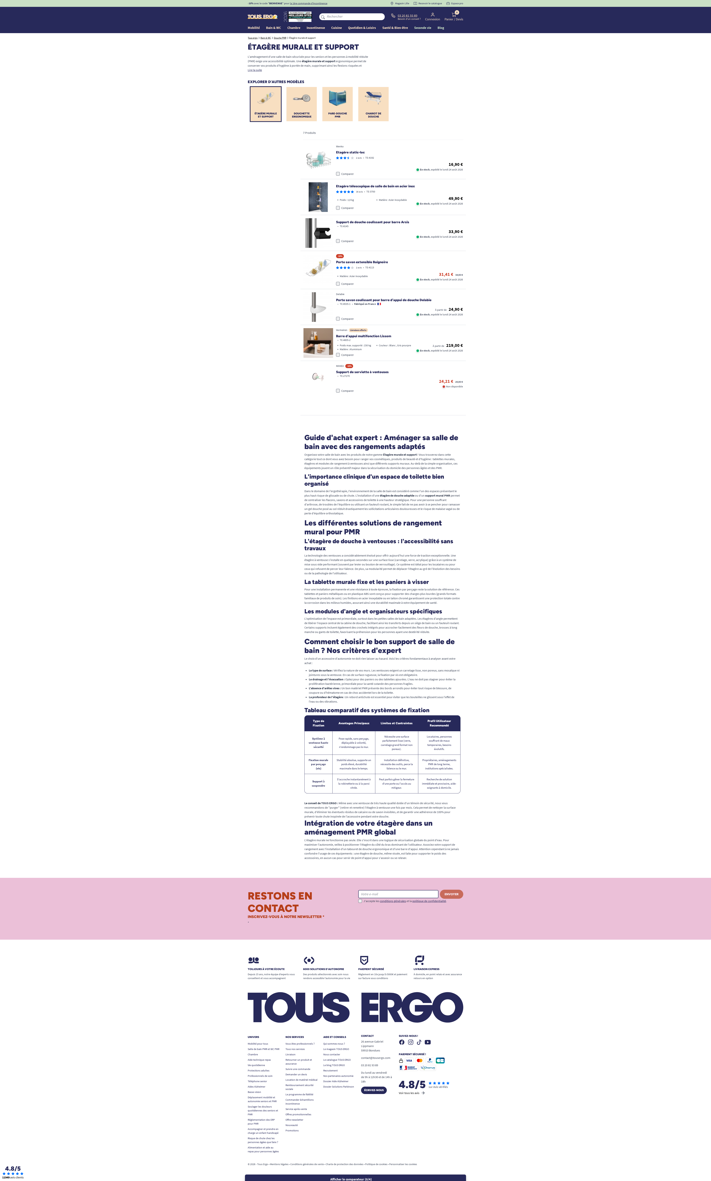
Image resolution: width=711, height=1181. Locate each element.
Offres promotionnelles (298, 1114)
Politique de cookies (376, 1164)
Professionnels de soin (260, 1076)
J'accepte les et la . (405, 901)
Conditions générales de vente (307, 1164)
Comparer (347, 174)
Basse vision (254, 1092)
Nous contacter (331, 1054)
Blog (441, 28)
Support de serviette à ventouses (362, 372)
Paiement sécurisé (371, 969)
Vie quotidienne (256, 1065)
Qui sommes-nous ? (334, 1043)
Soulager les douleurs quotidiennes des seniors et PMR (263, 1110)
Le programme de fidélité (299, 1094)
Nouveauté (292, 1125)
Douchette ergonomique (301, 115)
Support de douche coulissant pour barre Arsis (372, 222)
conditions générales (393, 901)
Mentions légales (279, 1164)
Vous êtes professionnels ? (300, 1043)
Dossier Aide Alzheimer (335, 1081)
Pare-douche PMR (337, 115)
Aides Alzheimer (256, 1086)
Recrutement (330, 1070)
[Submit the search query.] (323, 17)
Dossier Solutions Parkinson (338, 1086)
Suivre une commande (298, 1069)
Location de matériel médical (302, 1079)
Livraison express (426, 969)
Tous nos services (295, 1049)
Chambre (253, 1054)
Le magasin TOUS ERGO (336, 1049)
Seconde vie (422, 28)
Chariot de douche (373, 115)
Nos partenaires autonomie (338, 1076)
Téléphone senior (257, 1081)
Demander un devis (296, 1074)
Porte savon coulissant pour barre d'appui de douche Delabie (383, 300)
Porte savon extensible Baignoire (362, 262)
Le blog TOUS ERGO (334, 1065)
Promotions (292, 1130)
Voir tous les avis (409, 1093)
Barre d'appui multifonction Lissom (363, 336)
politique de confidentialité (429, 901)
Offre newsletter (294, 1119)
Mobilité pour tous (258, 1043)
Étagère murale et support (266, 115)
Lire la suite (255, 70)
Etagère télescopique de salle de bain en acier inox (375, 186)
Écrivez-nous (374, 1090)
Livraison (291, 1054)
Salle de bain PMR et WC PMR (263, 1049)
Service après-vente (296, 1109)
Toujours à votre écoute (266, 969)
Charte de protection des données (344, 1164)
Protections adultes (258, 1070)
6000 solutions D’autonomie (323, 969)
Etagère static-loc (350, 152)
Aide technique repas (259, 1059)
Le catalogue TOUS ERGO (337, 1059)
